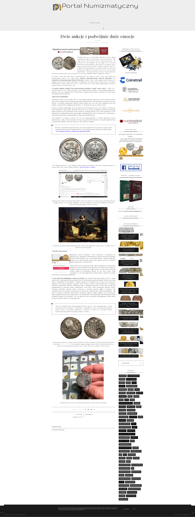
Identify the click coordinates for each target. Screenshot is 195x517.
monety (134, 427)
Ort (120, 454)
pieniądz (129, 458)
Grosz (126, 399)
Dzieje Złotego (131, 392)
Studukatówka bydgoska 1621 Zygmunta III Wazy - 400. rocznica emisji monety (128, 291)
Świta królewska (130, 482)
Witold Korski (123, 488)
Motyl (132, 440)
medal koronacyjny (124, 423)
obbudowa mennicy (124, 451)
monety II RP (123, 430)
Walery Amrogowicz (136, 485)
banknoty (122, 386)
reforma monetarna (125, 464)
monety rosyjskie (124, 440)
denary (137, 389)
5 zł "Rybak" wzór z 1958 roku (128, 356)
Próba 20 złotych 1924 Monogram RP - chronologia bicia (129, 305)
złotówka (122, 495)
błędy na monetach (131, 386)
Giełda (121, 399)
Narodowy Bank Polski (125, 447)
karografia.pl (187, 514)
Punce (128, 461)
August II (122, 382)
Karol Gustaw (131, 410)
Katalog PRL (123, 413)
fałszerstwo (123, 396)
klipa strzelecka (132, 413)
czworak (130, 389)
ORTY (125, 454)
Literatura (122, 420)
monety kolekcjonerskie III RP (127, 434)
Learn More (126, 508)
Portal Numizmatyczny (19, 514)
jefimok (139, 406)
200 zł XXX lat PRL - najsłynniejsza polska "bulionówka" (128, 277)
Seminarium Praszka (125, 471)
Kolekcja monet (124, 416)
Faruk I (130, 396)
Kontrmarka (133, 416)
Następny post (77, 417)
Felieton (136, 396)
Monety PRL (134, 437)
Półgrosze (136, 458)
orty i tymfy (132, 454)
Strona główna (95, 22)
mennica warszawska (125, 427)
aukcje (134, 382)
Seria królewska (136, 471)
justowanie (122, 410)
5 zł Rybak (122, 379)
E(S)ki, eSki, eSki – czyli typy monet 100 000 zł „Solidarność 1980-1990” (129, 331)
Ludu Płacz (130, 420)
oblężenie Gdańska (136, 451)
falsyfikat (139, 392)
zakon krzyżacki (132, 492)
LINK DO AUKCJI (65, 344)
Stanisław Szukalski (125, 478)
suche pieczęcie (136, 478)
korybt (140, 416)
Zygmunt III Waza (131, 495)
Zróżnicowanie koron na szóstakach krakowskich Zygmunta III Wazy (128, 263)
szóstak (121, 482)
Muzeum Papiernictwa (125, 444)
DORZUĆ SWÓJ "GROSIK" (61, 272)
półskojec (122, 461)
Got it (134, 508)
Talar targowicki (124, 485)
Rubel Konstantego (137, 464)
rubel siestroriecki (124, 468)
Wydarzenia (123, 492)
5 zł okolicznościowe (133, 375)
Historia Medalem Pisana (126, 403)
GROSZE (132, 399)
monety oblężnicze (124, 437)
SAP (132, 468)
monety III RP (131, 430)
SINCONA (122, 475)
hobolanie (136, 403)
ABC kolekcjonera (131, 379)
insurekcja (122, 406)
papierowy (122, 458)
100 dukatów (123, 375)
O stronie (135, 447)
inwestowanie (130, 406)
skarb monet (129, 475)
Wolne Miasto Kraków (134, 488)
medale (134, 423)
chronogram (123, 389)
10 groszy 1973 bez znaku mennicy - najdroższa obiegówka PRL (128, 237)
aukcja (128, 382)
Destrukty (122, 392)
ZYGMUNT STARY (123, 499)
